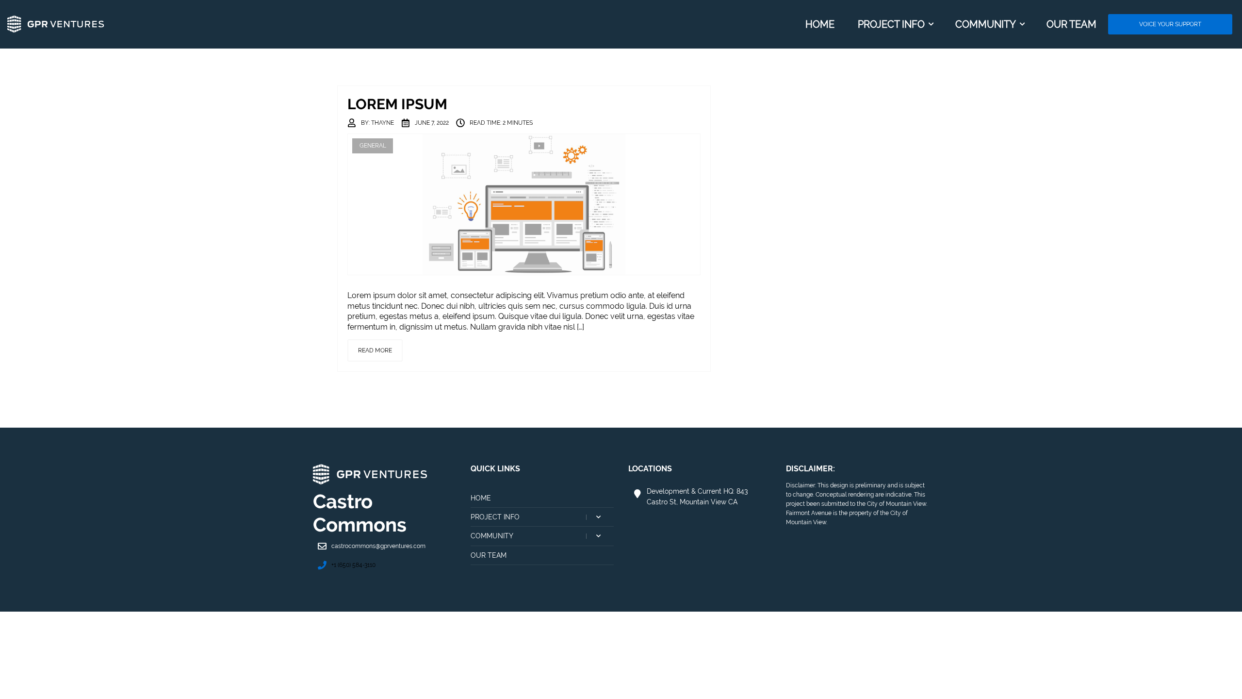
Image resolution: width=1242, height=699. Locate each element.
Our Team (489, 555)
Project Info (542, 520)
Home (481, 498)
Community (542, 539)
